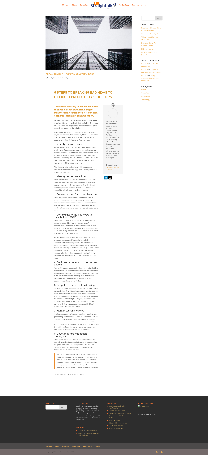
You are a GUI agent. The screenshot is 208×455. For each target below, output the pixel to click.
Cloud (74, 5)
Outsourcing (137, 5)
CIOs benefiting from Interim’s (118, 423)
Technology (124, 5)
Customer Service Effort (116, 425)
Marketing (50, 78)
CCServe (144, 64)
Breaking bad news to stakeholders (70, 74)
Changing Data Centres (116, 428)
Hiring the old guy (147, 49)
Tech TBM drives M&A (92, 430)
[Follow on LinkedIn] (106, 177)
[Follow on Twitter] (110, 177)
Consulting (84, 5)
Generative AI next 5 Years (151, 34)
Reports (97, 446)
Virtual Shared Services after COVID (120, 413)
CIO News (65, 5)
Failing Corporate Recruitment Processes (149, 78)
